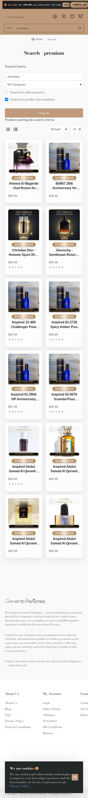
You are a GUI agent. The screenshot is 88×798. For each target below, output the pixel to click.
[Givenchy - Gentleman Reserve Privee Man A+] (64, 224)
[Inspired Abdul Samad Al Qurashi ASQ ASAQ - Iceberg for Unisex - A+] (64, 513)
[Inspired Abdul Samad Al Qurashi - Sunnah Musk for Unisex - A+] (23, 441)
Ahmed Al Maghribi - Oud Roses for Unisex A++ (23, 186)
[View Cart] (81, 16)
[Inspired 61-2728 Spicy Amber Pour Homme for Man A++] (64, 296)
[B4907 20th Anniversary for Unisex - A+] (64, 158)
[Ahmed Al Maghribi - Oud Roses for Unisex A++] (23, 158)
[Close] (82, 4)
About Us (12, 694)
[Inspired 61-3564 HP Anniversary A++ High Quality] (23, 369)
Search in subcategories (27, 92)
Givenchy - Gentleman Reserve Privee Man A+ (64, 253)
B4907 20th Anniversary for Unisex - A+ (64, 186)
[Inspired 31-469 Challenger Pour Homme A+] (23, 296)
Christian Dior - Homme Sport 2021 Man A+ (23, 253)
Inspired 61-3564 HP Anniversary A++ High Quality (24, 397)
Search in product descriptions (32, 99)
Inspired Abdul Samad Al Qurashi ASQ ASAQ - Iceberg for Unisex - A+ (64, 541)
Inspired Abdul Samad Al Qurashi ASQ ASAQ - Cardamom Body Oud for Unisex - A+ (64, 469)
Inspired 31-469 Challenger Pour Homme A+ (23, 325)
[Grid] (8, 129)
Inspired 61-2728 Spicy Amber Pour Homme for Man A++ (64, 325)
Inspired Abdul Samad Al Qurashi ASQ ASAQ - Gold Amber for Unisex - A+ (23, 541)
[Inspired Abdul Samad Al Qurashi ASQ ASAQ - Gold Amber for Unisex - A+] (23, 513)
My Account (52, 694)
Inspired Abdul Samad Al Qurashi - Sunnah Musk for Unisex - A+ (23, 469)
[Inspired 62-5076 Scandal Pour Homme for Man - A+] (64, 369)
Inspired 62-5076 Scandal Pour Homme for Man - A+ (64, 397)
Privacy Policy (19, 786)
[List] (15, 129)
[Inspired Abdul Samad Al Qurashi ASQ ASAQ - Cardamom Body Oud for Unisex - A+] (64, 441)
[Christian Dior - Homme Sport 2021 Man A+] (23, 224)
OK (75, 777)
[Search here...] (80, 28)
